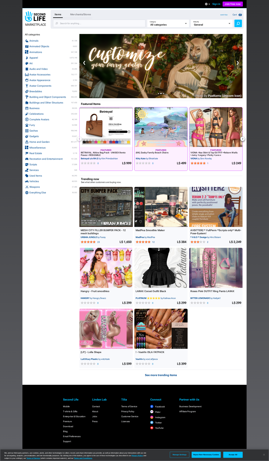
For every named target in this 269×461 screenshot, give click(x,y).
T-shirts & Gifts (70, 411)
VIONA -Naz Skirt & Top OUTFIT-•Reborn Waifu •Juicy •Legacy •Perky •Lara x (214, 153)
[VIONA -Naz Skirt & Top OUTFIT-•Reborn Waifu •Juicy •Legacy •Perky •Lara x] (215, 127)
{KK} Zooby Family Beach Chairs (152, 152)
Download (68, 426)
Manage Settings (180, 455)
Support (67, 441)
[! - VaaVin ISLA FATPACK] (161, 329)
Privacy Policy (127, 411)
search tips (224, 15)
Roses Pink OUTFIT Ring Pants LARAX (212, 291)
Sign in (216, 3)
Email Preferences (71, 436)
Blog (65, 431)
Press (95, 421)
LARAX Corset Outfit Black (151, 291)
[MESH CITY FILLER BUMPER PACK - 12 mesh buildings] (106, 207)
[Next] (242, 139)
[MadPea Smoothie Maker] (161, 207)
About (95, 411)
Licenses (125, 421)
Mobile (66, 406)
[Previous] (79, 139)
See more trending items (161, 375)
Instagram (160, 417)
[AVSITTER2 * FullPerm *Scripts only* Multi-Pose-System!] (216, 207)
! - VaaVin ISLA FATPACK (150, 352)
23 (98, 242)
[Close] (264, 454)
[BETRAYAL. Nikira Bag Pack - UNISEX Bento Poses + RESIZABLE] (106, 127)
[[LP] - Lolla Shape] (106, 329)
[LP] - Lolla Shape (91, 352)
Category (153, 22)
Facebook (160, 406)
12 (153, 242)
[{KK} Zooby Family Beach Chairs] (161, 127)
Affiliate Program (187, 411)
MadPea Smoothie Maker (150, 230)
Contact (96, 406)
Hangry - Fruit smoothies (95, 291)
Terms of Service (129, 406)
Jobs (94, 416)
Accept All (233, 455)
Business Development (190, 406)
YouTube (159, 428)
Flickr (157, 412)
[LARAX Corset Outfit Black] (161, 268)
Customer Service (129, 416)
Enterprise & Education (74, 416)
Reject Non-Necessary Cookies (206, 455)
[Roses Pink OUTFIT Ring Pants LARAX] (216, 268)
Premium (67, 421)
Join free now (233, 3)
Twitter (158, 422)
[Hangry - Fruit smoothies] (106, 268)
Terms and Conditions (83, 458)
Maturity (196, 22)
